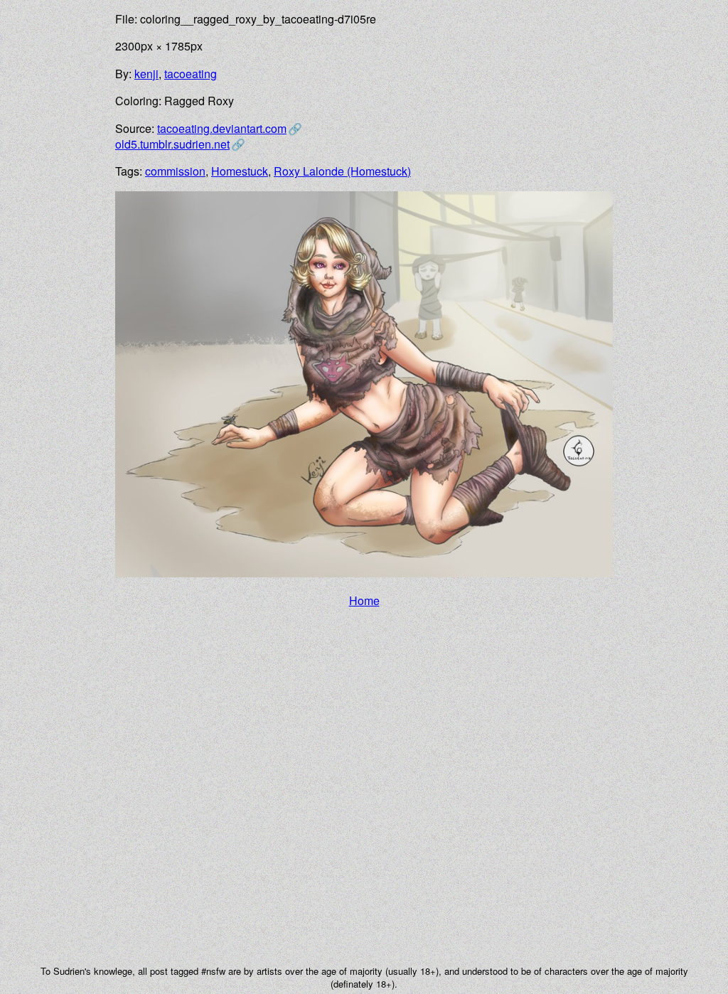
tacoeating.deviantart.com (222, 128)
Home (364, 600)
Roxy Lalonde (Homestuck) (342, 171)
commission (175, 171)
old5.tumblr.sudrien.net (172, 144)
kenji (146, 73)
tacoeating (190, 73)
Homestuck (239, 171)
